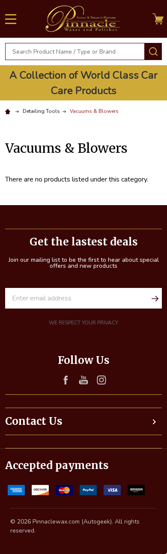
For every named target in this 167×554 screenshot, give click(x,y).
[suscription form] (155, 298)
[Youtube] (83, 379)
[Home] (9, 111)
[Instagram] (101, 379)
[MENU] (10, 18)
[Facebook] (66, 379)
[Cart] (158, 19)
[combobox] (75, 51)
